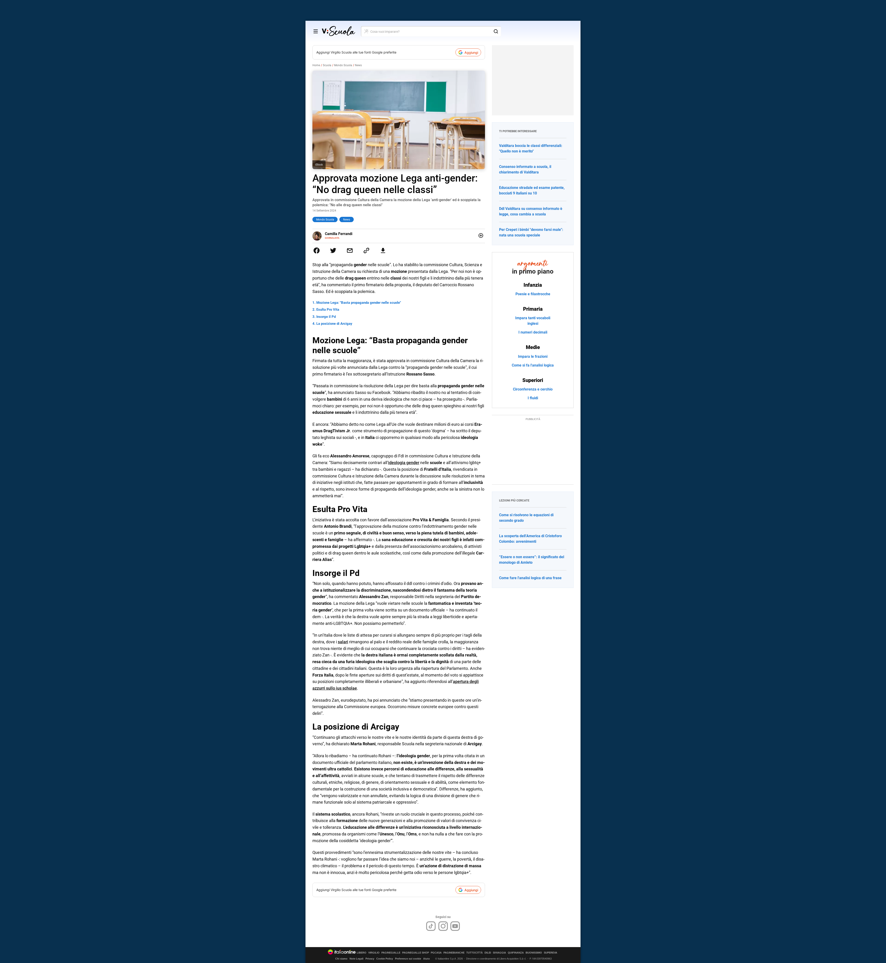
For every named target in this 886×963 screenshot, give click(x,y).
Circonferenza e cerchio (533, 389)
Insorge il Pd (326, 317)
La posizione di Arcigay (334, 324)
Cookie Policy (384, 958)
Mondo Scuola (343, 65)
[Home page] (338, 31)
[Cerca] (496, 31)
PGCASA (436, 952)
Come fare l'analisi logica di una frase (530, 578)
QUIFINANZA (516, 952)
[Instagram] (443, 926)
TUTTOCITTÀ (474, 952)
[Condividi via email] (350, 250)
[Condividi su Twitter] (333, 250)
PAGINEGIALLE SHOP (415, 952)
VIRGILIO (374, 952)
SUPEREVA (550, 952)
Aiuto (426, 958)
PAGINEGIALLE (390, 952)
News (358, 65)
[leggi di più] (481, 235)
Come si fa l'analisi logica (533, 365)
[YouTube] (455, 926)
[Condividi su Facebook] (316, 250)
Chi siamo (341, 958)
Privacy (369, 958)
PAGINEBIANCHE (453, 952)
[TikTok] (431, 926)
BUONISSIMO (534, 952)
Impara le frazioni (533, 356)
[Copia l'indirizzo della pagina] (366, 250)
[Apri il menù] (315, 31)
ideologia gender (403, 462)
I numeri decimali (532, 332)
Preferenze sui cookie (408, 958)
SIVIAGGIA (499, 952)
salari (343, 641)
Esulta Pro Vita (327, 309)
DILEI (488, 952)
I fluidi (533, 398)
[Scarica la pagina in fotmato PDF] (383, 250)
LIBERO (361, 952)
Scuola (327, 65)
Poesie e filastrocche (532, 294)
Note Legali (356, 958)
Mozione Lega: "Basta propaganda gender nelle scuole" (358, 303)
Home (316, 65)
